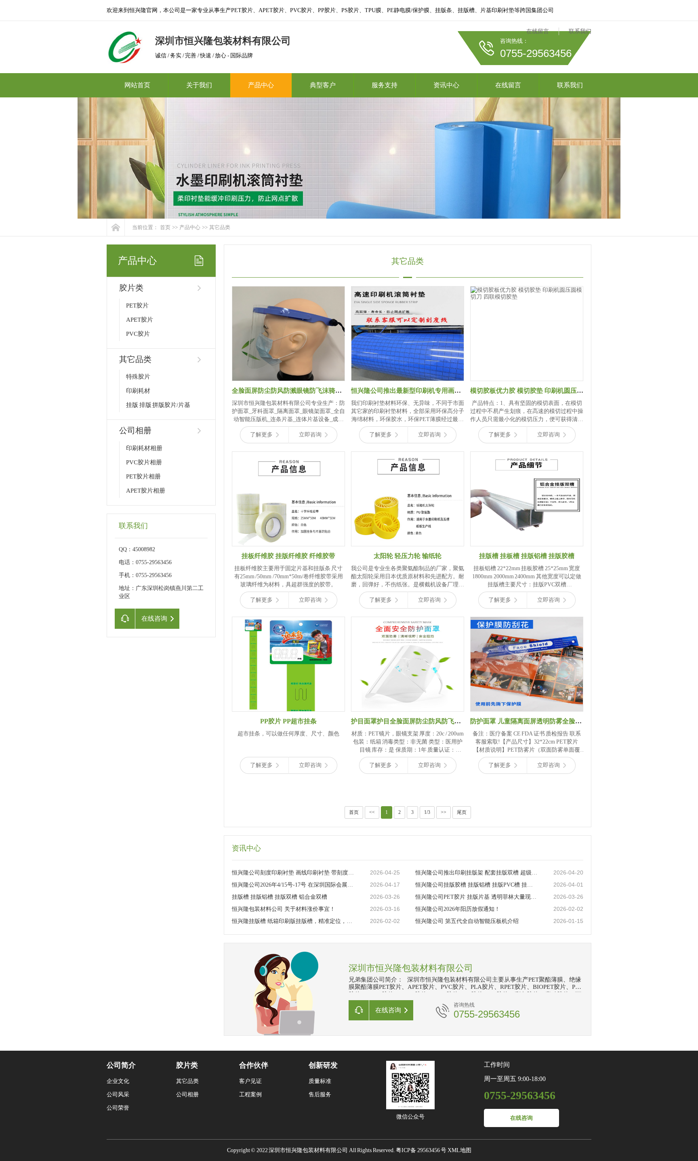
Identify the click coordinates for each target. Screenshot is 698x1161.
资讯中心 (446, 85)
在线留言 (537, 31)
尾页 (462, 812)
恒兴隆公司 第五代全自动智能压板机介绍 (467, 921)
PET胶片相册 (143, 476)
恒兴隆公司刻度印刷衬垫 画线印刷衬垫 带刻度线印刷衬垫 (293, 873)
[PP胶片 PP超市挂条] (288, 664)
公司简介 (121, 1065)
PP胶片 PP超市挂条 (288, 721)
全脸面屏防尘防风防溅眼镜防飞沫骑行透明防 (296, 390)
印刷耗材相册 (144, 448)
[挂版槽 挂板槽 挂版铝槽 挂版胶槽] (526, 498)
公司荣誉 (118, 1108)
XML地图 (459, 1150)
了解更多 (261, 435)
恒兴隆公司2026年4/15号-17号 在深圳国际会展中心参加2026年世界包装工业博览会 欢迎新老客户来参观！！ (293, 885)
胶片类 (131, 287)
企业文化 (118, 1081)
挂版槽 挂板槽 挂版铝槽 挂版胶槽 (526, 555)
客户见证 (250, 1081)
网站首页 (137, 85)
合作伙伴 (253, 1065)
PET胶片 (137, 305)
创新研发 (323, 1065)
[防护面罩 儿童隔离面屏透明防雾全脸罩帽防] (526, 664)
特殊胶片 (138, 376)
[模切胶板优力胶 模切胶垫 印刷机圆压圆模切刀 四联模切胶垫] (526, 333)
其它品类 (219, 227)
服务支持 (384, 85)
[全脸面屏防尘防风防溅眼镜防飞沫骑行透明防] (288, 333)
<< (372, 812)
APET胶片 (139, 319)
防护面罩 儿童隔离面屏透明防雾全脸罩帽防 (532, 721)
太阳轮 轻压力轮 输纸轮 (408, 555)
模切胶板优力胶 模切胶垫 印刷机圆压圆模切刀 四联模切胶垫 (556, 390)
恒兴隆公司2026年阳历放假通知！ (457, 909)
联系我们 (580, 31)
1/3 (427, 812)
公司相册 (135, 430)
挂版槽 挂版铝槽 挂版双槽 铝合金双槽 (279, 897)
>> (443, 812)
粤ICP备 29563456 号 (421, 1150)
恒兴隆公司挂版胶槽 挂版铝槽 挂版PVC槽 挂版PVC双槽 (476, 885)
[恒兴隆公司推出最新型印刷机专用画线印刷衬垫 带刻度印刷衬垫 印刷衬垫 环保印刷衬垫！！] (407, 333)
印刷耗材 (138, 391)
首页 (165, 227)
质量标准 (320, 1081)
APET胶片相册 (145, 490)
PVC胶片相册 (144, 462)
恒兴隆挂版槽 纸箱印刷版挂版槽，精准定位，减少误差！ (293, 921)
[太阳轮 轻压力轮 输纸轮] (407, 498)
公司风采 (118, 1094)
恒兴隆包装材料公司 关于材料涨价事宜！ (283, 909)
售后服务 (320, 1094)
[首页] (116, 227)
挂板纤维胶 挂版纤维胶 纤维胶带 (288, 555)
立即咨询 (310, 435)
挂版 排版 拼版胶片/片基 (158, 405)
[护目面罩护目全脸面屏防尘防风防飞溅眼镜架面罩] (407, 664)
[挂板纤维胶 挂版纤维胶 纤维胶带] (288, 498)
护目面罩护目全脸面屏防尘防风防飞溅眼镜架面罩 (422, 721)
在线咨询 (521, 1118)
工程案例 (250, 1094)
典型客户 (323, 85)
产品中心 (261, 85)
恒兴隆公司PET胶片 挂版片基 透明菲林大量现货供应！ (476, 897)
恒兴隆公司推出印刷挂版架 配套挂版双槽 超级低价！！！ (476, 873)
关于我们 (199, 85)
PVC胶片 (138, 334)
